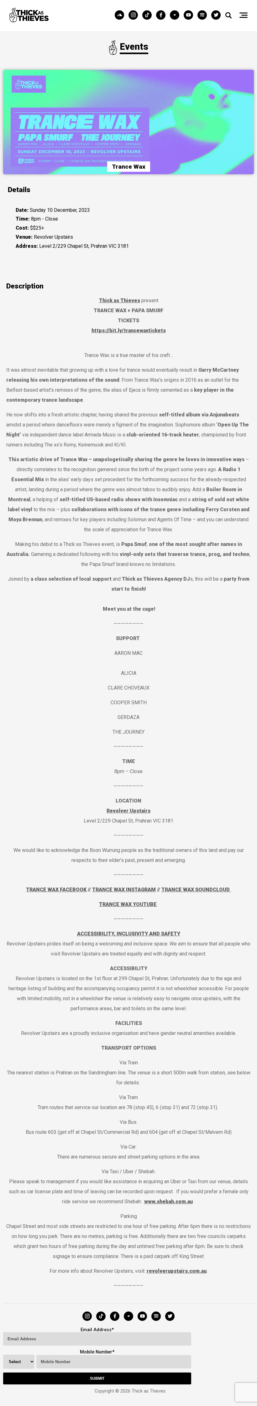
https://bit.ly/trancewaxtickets (129, 331)
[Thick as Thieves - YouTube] (190, 15)
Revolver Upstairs (128, 811)
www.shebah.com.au (168, 1202)
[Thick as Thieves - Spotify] (203, 15)
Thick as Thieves (119, 300)
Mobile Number (96, 1352)
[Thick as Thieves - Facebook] (162, 15)
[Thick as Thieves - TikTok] (148, 15)
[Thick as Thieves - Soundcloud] (121, 15)
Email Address (96, 1329)
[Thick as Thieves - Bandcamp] (176, 15)
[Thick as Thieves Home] (29, 20)
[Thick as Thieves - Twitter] (216, 15)
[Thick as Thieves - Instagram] (134, 15)
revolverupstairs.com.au (177, 1271)
